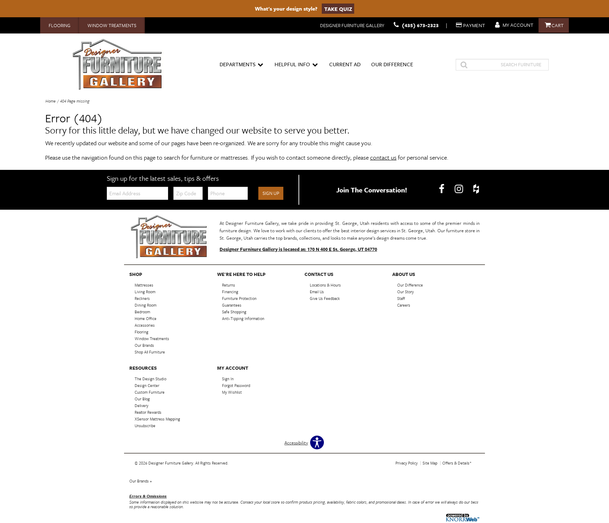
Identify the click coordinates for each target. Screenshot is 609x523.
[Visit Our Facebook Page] (442, 189)
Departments (238, 64)
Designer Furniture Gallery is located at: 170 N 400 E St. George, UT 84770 (298, 249)
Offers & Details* (457, 463)
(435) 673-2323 (420, 25)
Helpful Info (292, 64)
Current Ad (345, 64)
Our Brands (140, 481)
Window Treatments (111, 25)
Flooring (59, 25)
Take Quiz (338, 8)
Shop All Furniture (150, 352)
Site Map (430, 463)
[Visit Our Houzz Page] (476, 189)
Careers (403, 305)
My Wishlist (232, 392)
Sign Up (271, 193)
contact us (383, 157)
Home (50, 101)
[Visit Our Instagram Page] (459, 189)
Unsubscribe (145, 426)
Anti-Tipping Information (243, 318)
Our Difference (392, 64)
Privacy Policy (406, 463)
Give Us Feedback (325, 298)
